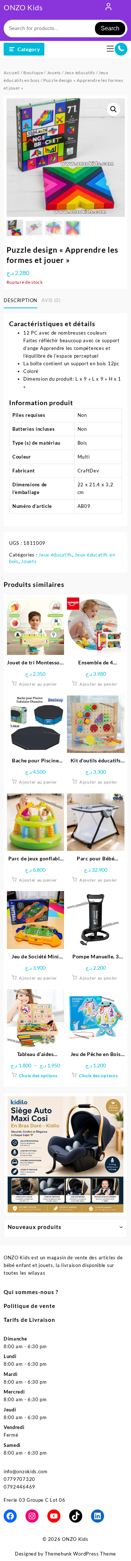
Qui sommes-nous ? (31, 1292)
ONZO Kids (23, 7)
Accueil (12, 72)
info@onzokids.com (26, 1471)
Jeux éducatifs (79, 72)
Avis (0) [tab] (50, 300)
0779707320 (19, 1479)
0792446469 (19, 1487)
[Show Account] (108, 8)
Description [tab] (20, 300)
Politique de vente (29, 1305)
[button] (113, 109)
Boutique (33, 72)
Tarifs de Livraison (29, 1319)
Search (110, 28)
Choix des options (38, 1075)
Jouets (54, 72)
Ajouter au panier (38, 684)
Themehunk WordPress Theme (80, 1554)
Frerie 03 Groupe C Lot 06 (35, 1500)
